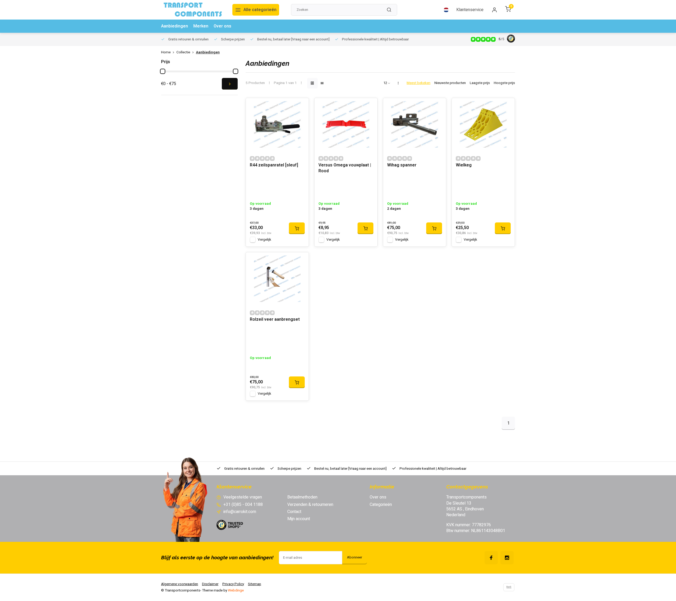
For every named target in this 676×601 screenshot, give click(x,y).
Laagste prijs (480, 83)
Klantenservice (469, 10)
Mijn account (298, 519)
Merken (200, 26)
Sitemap (254, 584)
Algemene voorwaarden (179, 584)
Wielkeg (464, 165)
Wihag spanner (401, 165)
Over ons (222, 26)
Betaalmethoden (302, 497)
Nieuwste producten (450, 83)
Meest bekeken (418, 83)
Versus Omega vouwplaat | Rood (344, 168)
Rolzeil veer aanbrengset (275, 319)
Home (166, 52)
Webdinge (236, 590)
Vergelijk (264, 239)
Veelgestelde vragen (242, 497)
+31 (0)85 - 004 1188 (243, 504)
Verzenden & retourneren (310, 504)
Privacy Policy (233, 584)
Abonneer (354, 557)
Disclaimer (210, 584)
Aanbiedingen (174, 26)
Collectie (183, 52)
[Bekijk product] (297, 228)
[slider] (162, 71)
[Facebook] (491, 557)
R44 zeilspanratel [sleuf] (274, 165)
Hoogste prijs (504, 83)
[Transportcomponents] (192, 10)
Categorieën (381, 504)
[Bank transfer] (508, 587)
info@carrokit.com (239, 512)
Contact (294, 512)
